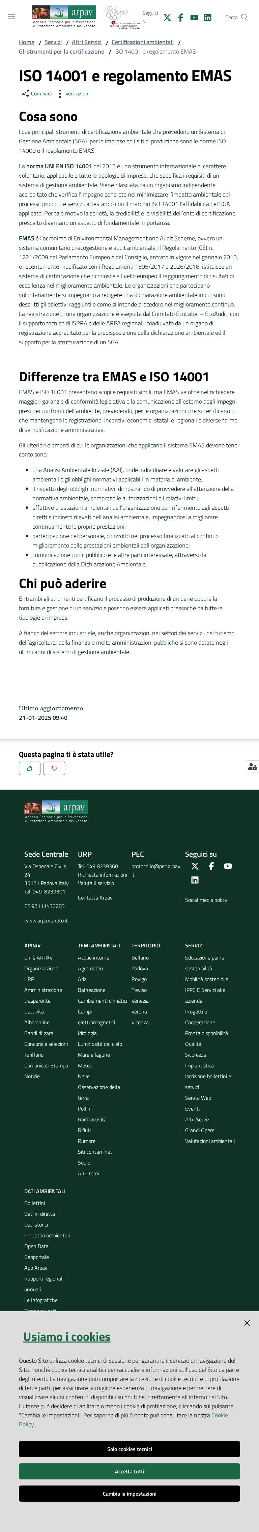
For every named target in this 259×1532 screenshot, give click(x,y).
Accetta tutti (129, 1471)
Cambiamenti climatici (102, 1001)
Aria (82, 979)
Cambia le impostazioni (129, 1494)
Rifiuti (84, 1130)
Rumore (86, 1141)
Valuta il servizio (96, 883)
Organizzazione (41, 968)
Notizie (32, 1076)
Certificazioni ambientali (143, 42)
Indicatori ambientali (47, 1235)
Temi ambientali (99, 945)
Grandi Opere (199, 1130)
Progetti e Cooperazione (200, 1016)
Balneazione (92, 990)
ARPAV (32, 945)
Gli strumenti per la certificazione (61, 51)
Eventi (192, 1108)
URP (29, 979)
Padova (140, 968)
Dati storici (36, 1224)
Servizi (53, 42)
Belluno (140, 957)
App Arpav (36, 1268)
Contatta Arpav (95, 897)
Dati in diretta (39, 1214)
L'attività (34, 1011)
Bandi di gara (38, 1033)
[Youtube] (191, 17)
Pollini (84, 1108)
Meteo (85, 1065)
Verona (139, 1011)
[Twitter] (164, 17)
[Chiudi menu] (234, 13)
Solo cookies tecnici (129, 1449)
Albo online (37, 1022)
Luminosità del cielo (100, 1044)
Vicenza (140, 1022)
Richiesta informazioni (102, 875)
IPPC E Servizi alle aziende (205, 995)
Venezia (140, 1001)
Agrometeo (90, 968)
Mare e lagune (94, 1055)
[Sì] (29, 768)
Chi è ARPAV (38, 957)
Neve (84, 1076)
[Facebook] (178, 17)
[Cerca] (244, 17)
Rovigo (139, 979)
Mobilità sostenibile (206, 979)
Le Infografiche (41, 1300)
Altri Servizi (87, 42)
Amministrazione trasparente (43, 995)
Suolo (84, 1162)
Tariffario (34, 1055)
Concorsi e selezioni (46, 1044)
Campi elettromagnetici (96, 1016)
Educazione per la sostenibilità (204, 962)
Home (26, 42)
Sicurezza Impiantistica (199, 1060)
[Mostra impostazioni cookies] (252, 766)
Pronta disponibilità (206, 1033)
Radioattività (92, 1119)
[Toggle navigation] (11, 16)
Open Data (36, 1246)
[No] (54, 768)
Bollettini (34, 1203)
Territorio (146, 945)
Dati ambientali (44, 1191)
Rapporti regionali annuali (43, 1283)
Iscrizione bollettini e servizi (208, 1081)
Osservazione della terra (99, 1092)
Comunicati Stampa (46, 1065)
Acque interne (93, 957)
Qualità (193, 1044)
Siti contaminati (95, 1152)
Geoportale (36, 1257)
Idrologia (87, 1033)
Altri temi (88, 1173)
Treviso (139, 990)
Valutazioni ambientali (210, 1141)
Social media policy (206, 900)
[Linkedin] (205, 17)
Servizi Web (198, 1098)
